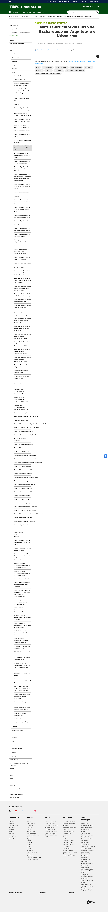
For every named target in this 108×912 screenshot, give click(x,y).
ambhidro (42, 893)
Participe (75, 1)
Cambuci (29, 829)
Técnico (38, 67)
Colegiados (12, 827)
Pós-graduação (59, 70)
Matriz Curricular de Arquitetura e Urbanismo (48, 73)
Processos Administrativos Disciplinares (85, 859)
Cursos (35, 16)
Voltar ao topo (91, 56)
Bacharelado (88, 67)
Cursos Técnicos (50, 823)
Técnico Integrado (48, 67)
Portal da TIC (67, 833)
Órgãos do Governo (94, 1)
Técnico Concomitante (62, 67)
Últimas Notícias (13, 839)
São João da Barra (32, 859)
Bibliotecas (66, 825)
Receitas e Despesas (87, 835)
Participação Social (86, 827)
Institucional (84, 823)
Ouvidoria (66, 846)
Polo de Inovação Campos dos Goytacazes (32, 854)
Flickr (28, 810)
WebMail (65, 835)
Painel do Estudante (69, 822)
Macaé (29, 844)
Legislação (83, 1)
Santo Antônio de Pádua (34, 857)
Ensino (10, 831)
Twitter (10, 810)
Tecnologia (49, 70)
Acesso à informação (64, 1)
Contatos (15, 12)
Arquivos (42, 16)
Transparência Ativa (87, 886)
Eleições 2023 (67, 854)
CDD (64, 839)
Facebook (22, 810)
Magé (28, 846)
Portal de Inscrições (69, 844)
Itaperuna (29, 842)
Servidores (84, 840)
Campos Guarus (31, 833)
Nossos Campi (14, 35)
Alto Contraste (87, 6)
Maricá (29, 848)
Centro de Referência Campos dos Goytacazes (33, 837)
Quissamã (30, 850)
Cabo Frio (29, 827)
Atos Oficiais (84, 878)
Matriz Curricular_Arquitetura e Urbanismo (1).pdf (52, 50)
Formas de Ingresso (51, 822)
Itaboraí (29, 840)
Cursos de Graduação (51, 825)
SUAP (64, 837)
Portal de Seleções (25, 12)
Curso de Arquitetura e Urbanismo (75, 70)
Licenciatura (39, 70)
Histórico (11, 822)
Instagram (34, 810)
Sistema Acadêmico (69, 823)
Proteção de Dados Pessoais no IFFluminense (87, 865)
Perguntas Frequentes (87, 850)
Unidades (15, 16)
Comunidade (67, 818)
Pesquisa (11, 833)
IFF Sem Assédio (68, 850)
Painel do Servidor (68, 831)
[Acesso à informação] (91, 902)
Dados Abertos (85, 852)
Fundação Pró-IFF (86, 884)
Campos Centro (25, 16)
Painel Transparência (87, 869)
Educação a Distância (51, 829)
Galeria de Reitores (14, 825)
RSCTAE (71, 893)
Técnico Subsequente (76, 67)
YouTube (16, 810)
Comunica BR (52, 1)
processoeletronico (16, 893)
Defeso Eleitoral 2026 (69, 856)
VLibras (97, 6)
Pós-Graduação (49, 827)
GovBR (10, 1)
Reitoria (29, 822)
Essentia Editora (13, 837)
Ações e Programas (87, 825)
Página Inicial (9, 16)
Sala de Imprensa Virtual (70, 852)
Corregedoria (67, 848)
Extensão (11, 835)
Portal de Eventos (38, 12)
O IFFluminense (14, 818)
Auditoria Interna (86, 829)
